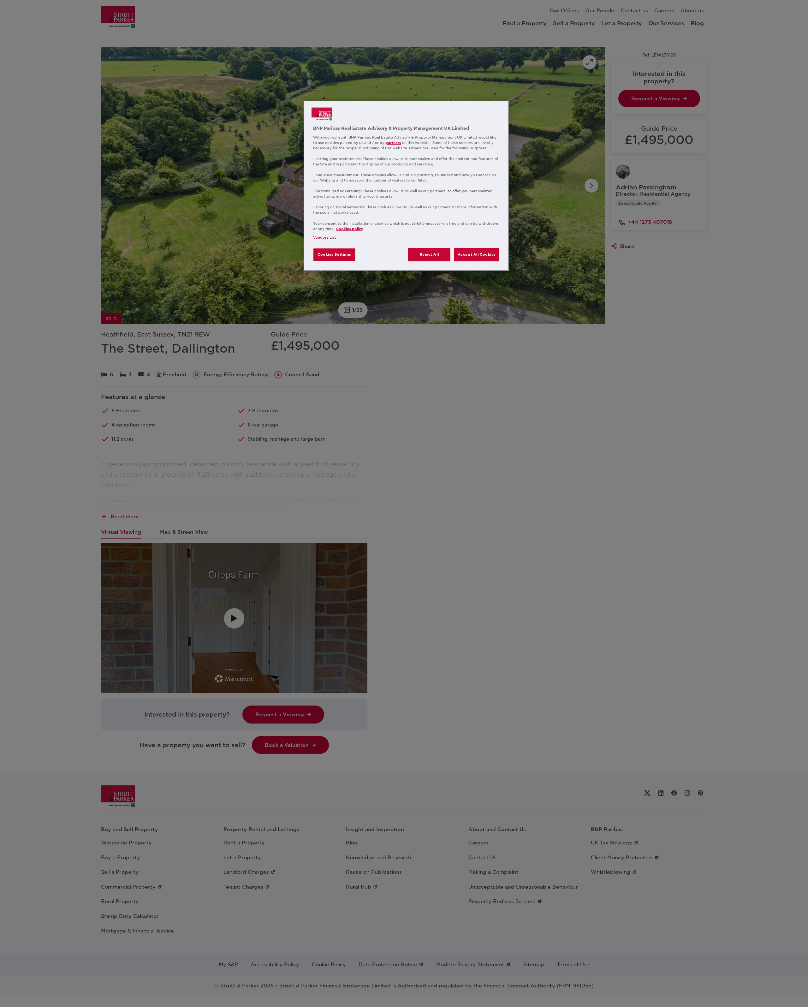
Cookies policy (349, 229)
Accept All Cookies (477, 254)
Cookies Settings (334, 254)
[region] (406, 186)
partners (393, 142)
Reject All (429, 254)
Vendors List (324, 237)
